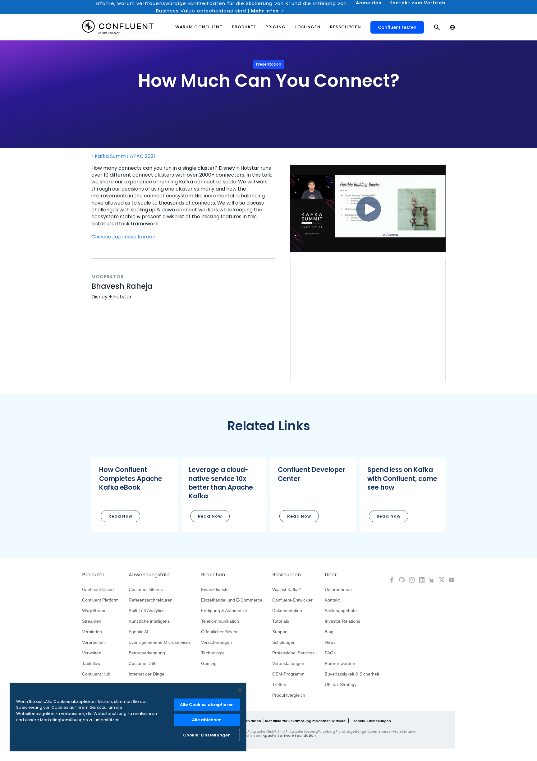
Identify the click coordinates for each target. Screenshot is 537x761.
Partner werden (340, 663)
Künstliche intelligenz (149, 621)
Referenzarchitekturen (150, 599)
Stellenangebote (341, 610)
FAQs (330, 652)
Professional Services (293, 652)
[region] (128, 717)
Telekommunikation (220, 621)
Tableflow (91, 663)
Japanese (124, 236)
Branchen (213, 574)
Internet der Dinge (146, 673)
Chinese (101, 236)
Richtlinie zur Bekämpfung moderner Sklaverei (306, 720)
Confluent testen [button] (397, 27)
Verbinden (92, 631)
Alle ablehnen (207, 720)
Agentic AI (138, 631)
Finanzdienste (215, 589)
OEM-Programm (288, 673)
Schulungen (284, 642)
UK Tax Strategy (340, 684)
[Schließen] (240, 690)
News (330, 642)
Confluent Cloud (98, 589)
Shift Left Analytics (146, 610)
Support (280, 631)
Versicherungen (216, 642)
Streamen (91, 621)
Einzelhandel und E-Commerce (231, 599)
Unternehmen (338, 589)
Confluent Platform (100, 599)
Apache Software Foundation (289, 735)
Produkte (93, 574)
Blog (329, 631)
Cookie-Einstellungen (371, 720)
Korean (146, 236)
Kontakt (332, 599)
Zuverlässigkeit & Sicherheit (352, 673)
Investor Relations (342, 621)
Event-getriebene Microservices (160, 642)
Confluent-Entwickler (292, 599)
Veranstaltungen (288, 663)
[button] (134, 495)
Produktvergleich (288, 695)
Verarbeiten (93, 642)
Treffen (279, 684)
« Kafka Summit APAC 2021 (123, 156)
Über (331, 574)
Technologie (213, 652)
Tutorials (280, 621)
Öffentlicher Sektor (219, 631)
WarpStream (94, 610)
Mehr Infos (265, 11)
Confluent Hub (96, 673)
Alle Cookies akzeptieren (207, 705)
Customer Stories (146, 589)
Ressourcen (286, 574)
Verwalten (91, 652)
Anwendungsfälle (150, 574)
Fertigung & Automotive (224, 610)
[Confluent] (118, 27)
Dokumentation (287, 610)
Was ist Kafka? (286, 589)
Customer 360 (143, 663)
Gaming (209, 663)
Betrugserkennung (147, 652)
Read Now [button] (120, 516)
